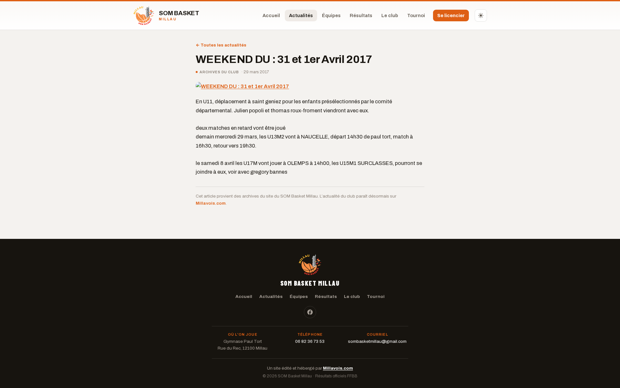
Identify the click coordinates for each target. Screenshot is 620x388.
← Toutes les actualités (221, 45)
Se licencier (451, 15)
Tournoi (416, 15)
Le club (389, 15)
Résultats (361, 15)
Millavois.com (211, 203)
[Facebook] (310, 312)
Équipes (331, 15)
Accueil (271, 15)
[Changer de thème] (481, 15)
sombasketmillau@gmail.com (377, 341)
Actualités (301, 15)
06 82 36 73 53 (310, 341)
